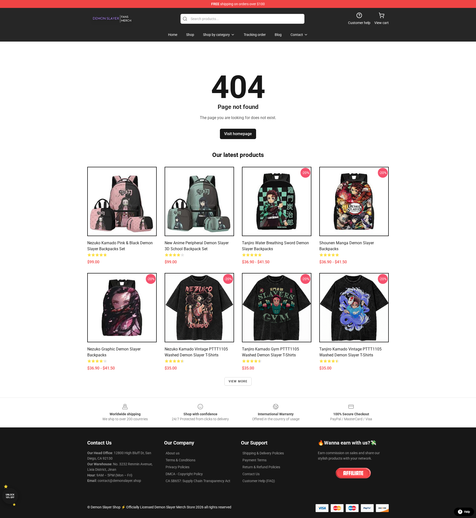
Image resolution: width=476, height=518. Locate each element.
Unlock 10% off (10, 496)
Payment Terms (254, 460)
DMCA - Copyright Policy (184, 474)
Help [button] (467, 512)
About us (172, 453)
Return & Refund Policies (261, 467)
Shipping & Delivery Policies (263, 453)
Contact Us (251, 474)
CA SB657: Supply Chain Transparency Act (198, 481)
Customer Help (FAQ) (258, 481)
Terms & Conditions (180, 460)
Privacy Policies (177, 467)
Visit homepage (238, 133)
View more (238, 381)
